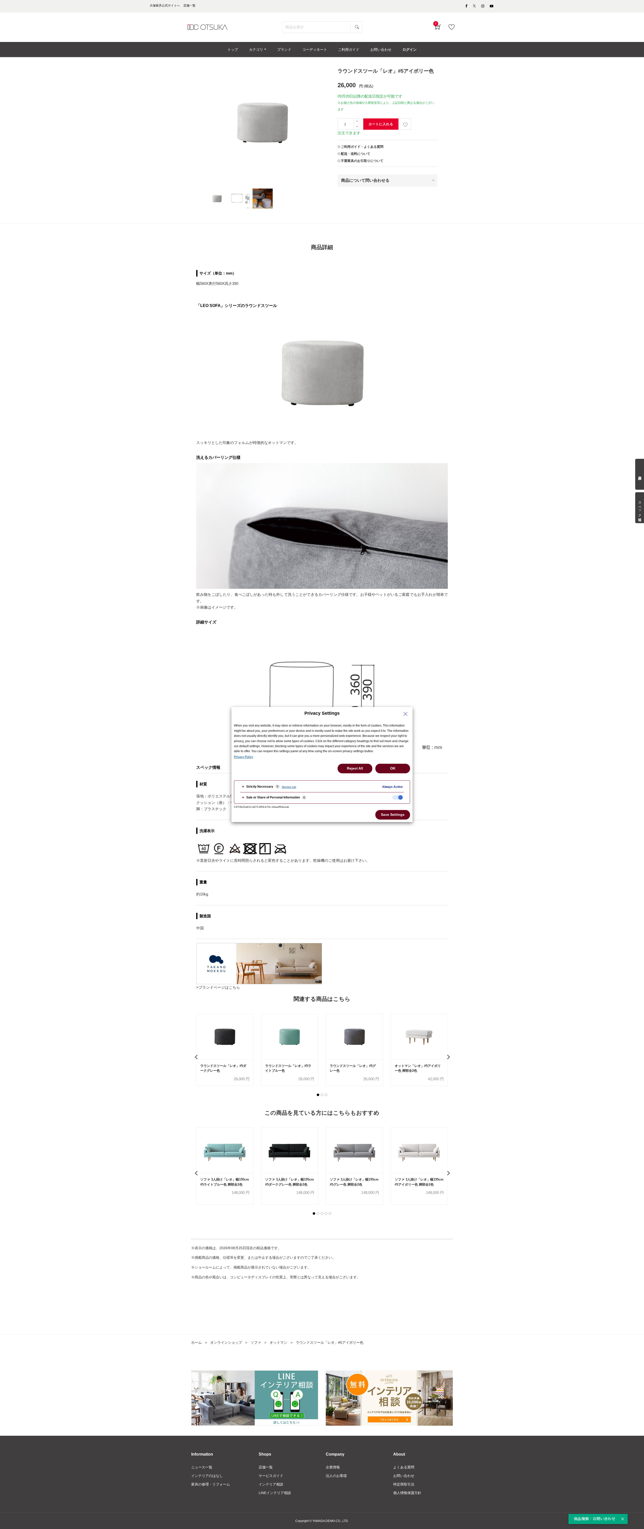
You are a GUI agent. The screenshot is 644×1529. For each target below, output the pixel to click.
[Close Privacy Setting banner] (405, 713)
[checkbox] (397, 797)
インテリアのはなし (207, 1476)
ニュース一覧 (201, 1467)
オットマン (278, 1342)
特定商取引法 (403, 1484)
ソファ (256, 1342)
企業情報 (333, 1467)
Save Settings (393, 815)
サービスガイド (271, 1476)
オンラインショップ (226, 1342)
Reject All (355, 768)
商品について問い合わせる (365, 180)
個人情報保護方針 (407, 1493)
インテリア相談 (271, 1484)
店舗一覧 (266, 1467)
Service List (289, 786)
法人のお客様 (336, 1476)
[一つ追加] (357, 121)
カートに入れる (381, 124)
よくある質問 (403, 1467)
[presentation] (196, 1056)
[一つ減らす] (357, 126)
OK (392, 768)
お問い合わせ (403, 1476)
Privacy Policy (243, 757)
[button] (318, 1095)
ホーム (196, 1342)
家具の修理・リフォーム (210, 1484)
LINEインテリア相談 (275, 1493)
